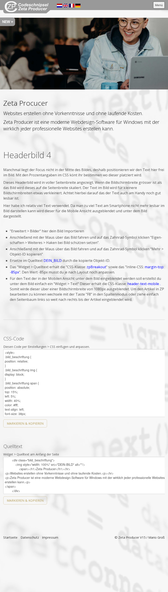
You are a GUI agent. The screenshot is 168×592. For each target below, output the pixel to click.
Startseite (10, 537)
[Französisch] (71, 5)
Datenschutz (30, 537)
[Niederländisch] (59, 5)
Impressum (50, 537)
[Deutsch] (77, 5)
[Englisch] (65, 5)
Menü (159, 5)
